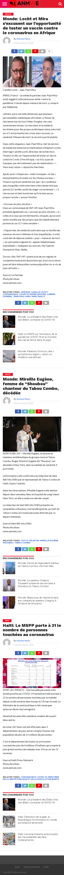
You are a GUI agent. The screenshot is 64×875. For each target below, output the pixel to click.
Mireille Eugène (49, 540)
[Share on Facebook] (14, 50)
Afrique (25, 292)
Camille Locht (39, 292)
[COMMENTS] (49, 50)
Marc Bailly (38, 296)
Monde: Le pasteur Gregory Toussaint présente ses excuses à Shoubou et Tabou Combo (36, 583)
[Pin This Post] (35, 50)
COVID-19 (24, 294)
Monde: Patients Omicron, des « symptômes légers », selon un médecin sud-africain (36, 354)
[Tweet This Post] (21, 50)
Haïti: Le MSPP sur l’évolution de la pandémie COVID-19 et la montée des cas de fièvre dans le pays (37, 337)
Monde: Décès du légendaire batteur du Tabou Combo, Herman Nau (38, 564)
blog (17, 867)
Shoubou (8, 543)
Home (46, 867)
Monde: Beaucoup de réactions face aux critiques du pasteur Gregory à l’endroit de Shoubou (38, 600)
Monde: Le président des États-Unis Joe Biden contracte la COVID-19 (38, 318)
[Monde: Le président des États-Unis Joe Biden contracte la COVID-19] (9, 321)
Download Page (32, 867)
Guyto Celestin (30, 540)
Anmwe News (23, 38)
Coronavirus (10, 294)
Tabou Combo (22, 543)
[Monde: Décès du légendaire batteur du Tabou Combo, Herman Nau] (9, 568)
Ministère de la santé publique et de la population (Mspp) (31, 778)
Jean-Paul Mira (22, 296)
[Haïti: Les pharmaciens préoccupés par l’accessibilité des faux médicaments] (9, 839)
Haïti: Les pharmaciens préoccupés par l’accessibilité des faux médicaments (38, 837)
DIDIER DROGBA (38, 294)
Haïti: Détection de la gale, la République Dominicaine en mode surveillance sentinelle (37, 819)
